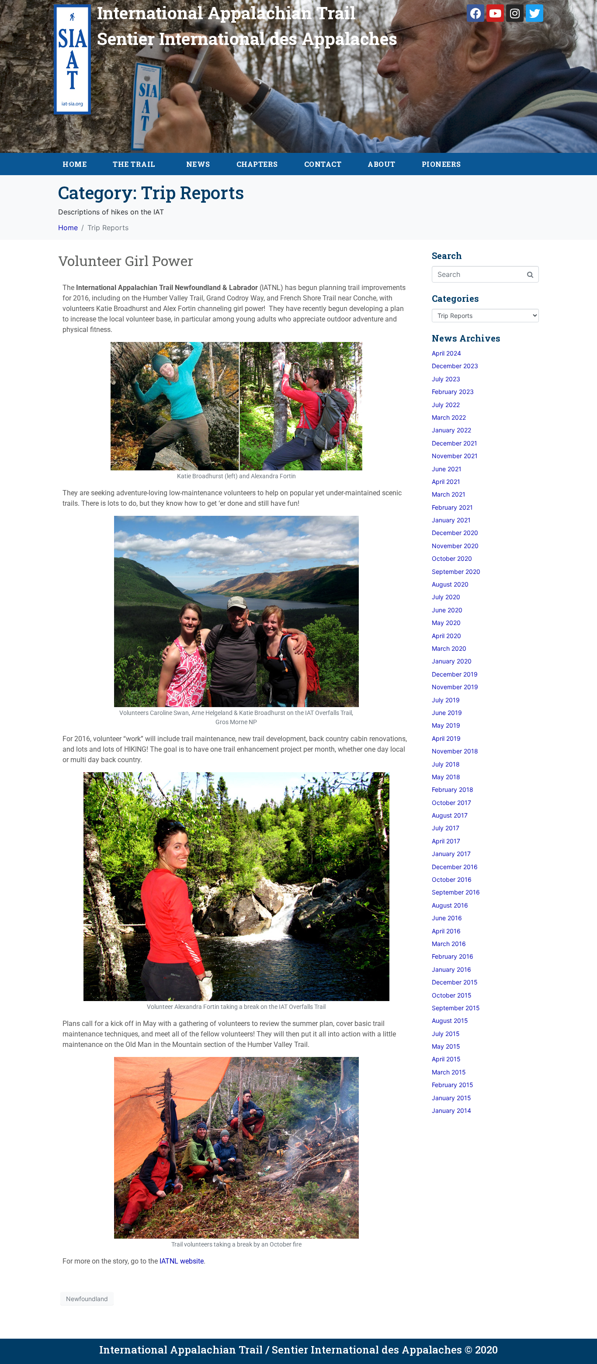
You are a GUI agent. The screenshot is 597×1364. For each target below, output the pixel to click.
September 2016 (456, 892)
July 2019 (446, 700)
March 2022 (449, 417)
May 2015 (446, 1046)
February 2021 (452, 507)
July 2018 (446, 764)
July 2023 (446, 379)
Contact (323, 164)
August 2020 (450, 584)
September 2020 (456, 571)
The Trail (134, 164)
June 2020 (447, 610)
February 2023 (453, 391)
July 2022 (446, 404)
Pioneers (441, 164)
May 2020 (446, 622)
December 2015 (455, 982)
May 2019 (446, 725)
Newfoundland (87, 1298)
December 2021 (454, 443)
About (382, 164)
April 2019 (446, 738)
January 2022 (451, 430)
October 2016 (452, 879)
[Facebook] (475, 13)
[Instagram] (515, 13)
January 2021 (451, 520)
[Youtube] (495, 13)
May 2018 (446, 776)
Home (74, 164)
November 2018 (455, 751)
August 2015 (450, 1020)
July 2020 (446, 597)
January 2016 (451, 969)
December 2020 (455, 532)
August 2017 (450, 815)
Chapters (257, 164)
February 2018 (452, 789)
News (198, 164)
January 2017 (451, 853)
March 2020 (449, 648)
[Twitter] (534, 13)
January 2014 (451, 1110)
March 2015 (449, 1072)
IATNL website (182, 1261)
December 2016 (455, 866)
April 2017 (446, 841)
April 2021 (446, 481)
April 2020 (446, 635)
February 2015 (452, 1084)
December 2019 (455, 674)
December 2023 (455, 365)
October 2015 (452, 995)
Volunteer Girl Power (125, 260)
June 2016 (447, 918)
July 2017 (445, 828)
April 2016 (446, 931)
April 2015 (446, 1059)
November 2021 (455, 455)
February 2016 (452, 956)
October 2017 (451, 802)
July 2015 (446, 1033)
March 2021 (448, 494)
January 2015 (451, 1098)
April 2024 (446, 353)
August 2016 (450, 905)
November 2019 (455, 687)
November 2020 (455, 545)
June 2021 (447, 469)
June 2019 (447, 712)
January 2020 (452, 661)
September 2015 (456, 1008)
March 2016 (449, 943)
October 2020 (452, 558)
